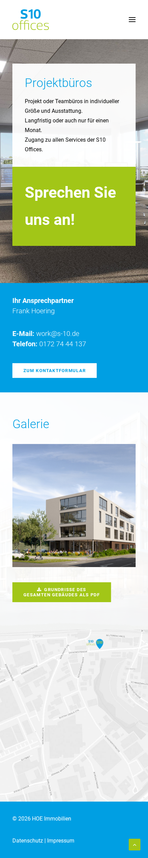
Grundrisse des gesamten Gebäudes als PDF (61, 592)
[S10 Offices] (30, 19)
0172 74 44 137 (62, 344)
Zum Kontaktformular (54, 370)
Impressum (60, 840)
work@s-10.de (57, 333)
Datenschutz (27, 840)
